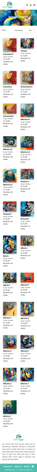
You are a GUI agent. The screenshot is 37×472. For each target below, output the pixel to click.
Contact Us (7, 466)
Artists (26, 466)
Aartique (12, 470)
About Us (18, 466)
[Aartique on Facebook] (33, 466)
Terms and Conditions (25, 470)
